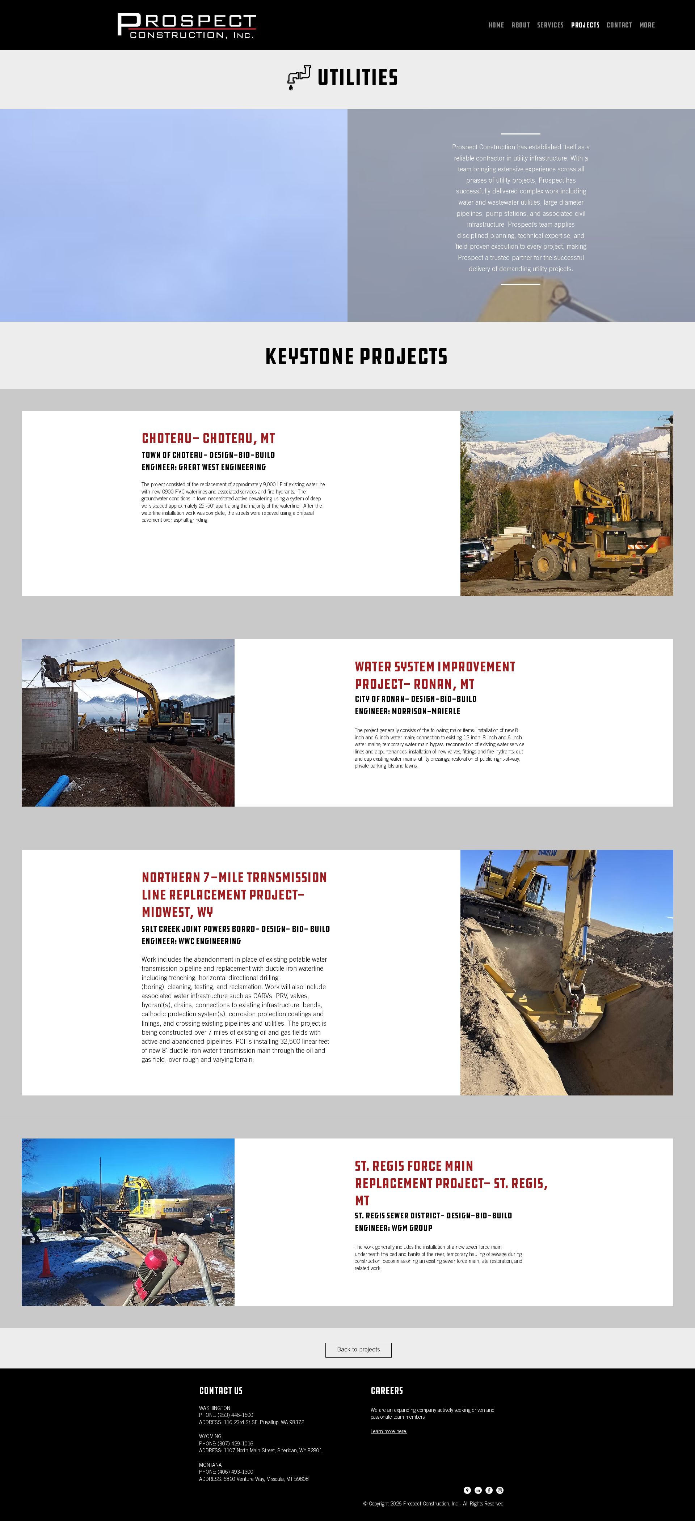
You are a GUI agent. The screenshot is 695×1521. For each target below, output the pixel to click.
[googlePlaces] (467, 1490)
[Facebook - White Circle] (489, 1490)
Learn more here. (389, 1432)
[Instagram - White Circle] (500, 1490)
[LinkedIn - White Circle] (478, 1490)
